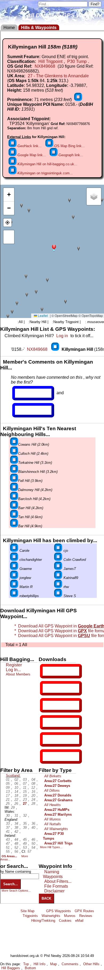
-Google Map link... (31, 155)
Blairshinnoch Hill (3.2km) (38, 472)
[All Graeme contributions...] (14, 568)
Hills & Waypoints (39, 27)
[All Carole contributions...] (14, 550)
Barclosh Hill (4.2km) (34, 499)
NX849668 (45, 66)
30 (8, 816)
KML (47, 722)
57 (29, 852)
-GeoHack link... (29, 146)
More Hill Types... (51, 847)
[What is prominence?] (78, 99)
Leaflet (42, 315)
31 (16, 816)
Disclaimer (54, 891)
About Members (18, 674)
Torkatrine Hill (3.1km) (35, 463)
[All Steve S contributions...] (58, 596)
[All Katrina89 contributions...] (58, 577)
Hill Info (39, 964)
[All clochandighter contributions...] (14, 559)
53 (25, 848)
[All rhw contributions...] (58, 586)
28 (33, 804)
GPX (47, 671)
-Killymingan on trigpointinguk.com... (45, 173)
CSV (47, 756)
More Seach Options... (16, 890)
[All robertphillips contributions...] (14, 596)
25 (8, 804)
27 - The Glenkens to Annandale (58, 76)
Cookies (65, 921)
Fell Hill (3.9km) (30, 481)
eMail (79, 921)
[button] (54, 247)
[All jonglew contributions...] (14, 577)
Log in (62, 335)
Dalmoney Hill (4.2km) (35, 490)
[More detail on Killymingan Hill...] (56, 349)
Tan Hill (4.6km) (30, 517)
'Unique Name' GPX (60, 688)
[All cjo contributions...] (58, 550)
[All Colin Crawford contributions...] (58, 559)
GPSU (48, 705)
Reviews (85, 916)
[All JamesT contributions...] (58, 568)
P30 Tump (77, 61)
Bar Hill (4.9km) (30, 526)
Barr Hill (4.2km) (30, 508)
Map (53, 964)
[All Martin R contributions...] (14, 586)
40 (33, 828)
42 (16, 832)
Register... (28, 393)
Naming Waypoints (53, 874)
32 (25, 816)
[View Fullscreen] (8, 237)
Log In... (25, 410)
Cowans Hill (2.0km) (33, 444)
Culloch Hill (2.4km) (33, 454)
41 (8, 832)
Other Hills (91, 964)
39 (25, 828)
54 (33, 848)
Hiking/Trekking (43, 921)
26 (16, 804)
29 (13, 808)
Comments (70, 964)
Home (9, 27)
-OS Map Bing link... (69, 146)
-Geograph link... (70, 155)
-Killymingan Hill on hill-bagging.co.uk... (47, 164)
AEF (47, 739)
